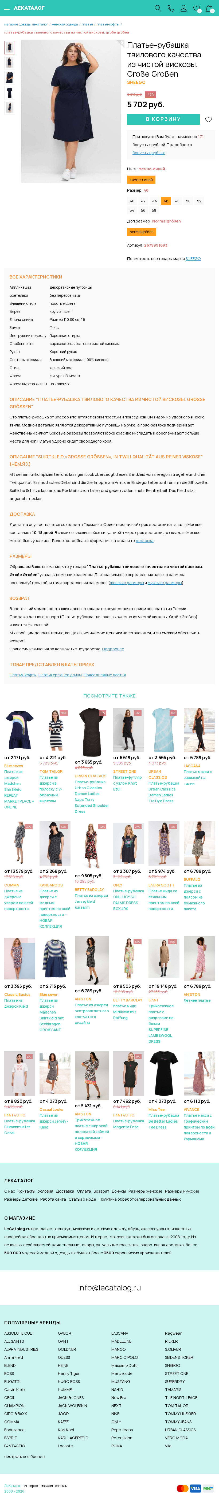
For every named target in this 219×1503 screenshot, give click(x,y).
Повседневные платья (105, 674)
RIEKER (171, 1341)
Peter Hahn (121, 1437)
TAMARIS (173, 1389)
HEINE (63, 1365)
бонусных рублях (148, 152)
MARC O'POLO (124, 1357)
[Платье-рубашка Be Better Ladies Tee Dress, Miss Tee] (163, 1073)
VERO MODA (176, 1437)
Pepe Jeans (122, 1429)
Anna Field (13, 1357)
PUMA (116, 1445)
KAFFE (63, 1421)
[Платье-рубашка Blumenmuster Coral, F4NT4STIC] (19, 1073)
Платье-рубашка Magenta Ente (128, 1121)
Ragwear (173, 1333)
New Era (118, 1397)
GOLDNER (67, 1349)
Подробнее (113, 648)
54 (132, 210)
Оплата (84, 1191)
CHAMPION (14, 1405)
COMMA (11, 1421)
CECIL (9, 1397)
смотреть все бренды (24, 1456)
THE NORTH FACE (181, 1397)
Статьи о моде (82, 1199)
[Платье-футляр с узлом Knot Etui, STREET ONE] (128, 729)
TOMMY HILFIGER (180, 1413)
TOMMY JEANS (178, 1421)
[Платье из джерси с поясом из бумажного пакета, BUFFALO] (199, 843)
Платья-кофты (23, 674)
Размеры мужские (182, 1191)
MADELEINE (121, 1341)
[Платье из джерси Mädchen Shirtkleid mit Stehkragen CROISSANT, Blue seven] (55, 958)
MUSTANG (120, 1381)
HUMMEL (66, 1389)
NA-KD (117, 1389)
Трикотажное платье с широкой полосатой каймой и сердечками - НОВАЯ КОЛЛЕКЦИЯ (92, 1132)
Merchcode (121, 1373)
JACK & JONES (71, 1397)
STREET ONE (176, 1373)
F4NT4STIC (14, 1445)
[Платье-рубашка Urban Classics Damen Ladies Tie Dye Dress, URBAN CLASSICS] (163, 729)
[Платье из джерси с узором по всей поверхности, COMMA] (19, 843)
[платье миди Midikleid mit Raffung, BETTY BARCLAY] (128, 958)
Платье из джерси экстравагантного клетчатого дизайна (92, 1011)
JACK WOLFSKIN (72, 1405)
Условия (45, 1191)
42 (143, 201)
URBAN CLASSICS (180, 1429)
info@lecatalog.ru (109, 1287)
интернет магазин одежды (46, 1485)
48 (177, 201)
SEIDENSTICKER (179, 1357)
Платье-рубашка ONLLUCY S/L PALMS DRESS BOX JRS (128, 897)
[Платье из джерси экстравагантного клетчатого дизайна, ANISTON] (92, 960)
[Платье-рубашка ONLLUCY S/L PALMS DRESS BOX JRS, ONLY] (128, 843)
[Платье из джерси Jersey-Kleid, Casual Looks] (55, 1073)
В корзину (163, 119)
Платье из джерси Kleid (17, 1000)
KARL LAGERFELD (73, 1437)
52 (199, 201)
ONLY (116, 1421)
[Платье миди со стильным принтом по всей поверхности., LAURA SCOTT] (163, 843)
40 (132, 201)
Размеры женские (145, 1191)
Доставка (65, 1191)
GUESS (64, 1357)
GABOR (64, 1333)
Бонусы (119, 1191)
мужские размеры (165, 582)
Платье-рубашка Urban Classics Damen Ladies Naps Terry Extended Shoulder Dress (92, 794)
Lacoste (65, 1445)
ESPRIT (10, 1437)
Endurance (14, 1429)
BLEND (10, 1365)
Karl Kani (66, 1429)
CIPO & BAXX (15, 1413)
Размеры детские (21, 1199)
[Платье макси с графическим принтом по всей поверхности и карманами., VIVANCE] (199, 1073)
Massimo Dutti (124, 1365)
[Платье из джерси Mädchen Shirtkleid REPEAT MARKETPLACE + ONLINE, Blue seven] (19, 729)
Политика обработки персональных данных (140, 1199)
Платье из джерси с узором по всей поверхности (18, 897)
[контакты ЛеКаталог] (171, 7)
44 (154, 201)
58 (154, 210)
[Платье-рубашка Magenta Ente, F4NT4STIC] (128, 1073)
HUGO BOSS (69, 1381)
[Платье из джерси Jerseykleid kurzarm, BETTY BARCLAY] (92, 845)
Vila (168, 1445)
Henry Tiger (69, 1373)
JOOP (63, 1413)
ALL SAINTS (14, 1341)
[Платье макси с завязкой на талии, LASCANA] (199, 729)
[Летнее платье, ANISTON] (199, 958)
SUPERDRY (175, 1381)
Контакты (26, 1191)
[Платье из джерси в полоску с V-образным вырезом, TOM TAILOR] (55, 729)
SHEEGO (193, 258)
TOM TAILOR (177, 1405)
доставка (145, 540)
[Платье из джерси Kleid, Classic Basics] (19, 958)
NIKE (115, 1413)
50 (188, 201)
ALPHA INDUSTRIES (21, 1349)
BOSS (9, 1373)
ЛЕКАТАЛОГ (29, 8)
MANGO (118, 1349)
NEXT (116, 1405)
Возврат (101, 1191)
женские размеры (127, 582)
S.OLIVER (173, 1349)
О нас (9, 1191)
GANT (63, 1341)
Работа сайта (53, 1199)
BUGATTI (12, 1381)
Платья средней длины (60, 674)
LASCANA (119, 1333)
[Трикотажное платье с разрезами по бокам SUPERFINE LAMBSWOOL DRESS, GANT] (163, 958)
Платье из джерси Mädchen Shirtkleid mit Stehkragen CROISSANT (52, 1012)
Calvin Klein (14, 1389)
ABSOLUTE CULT (19, 1333)
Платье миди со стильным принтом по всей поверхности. (163, 897)
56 (143, 210)
